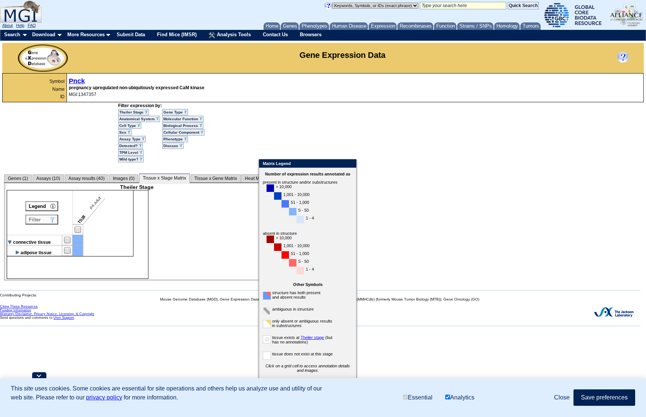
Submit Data (131, 34)
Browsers (311, 34)
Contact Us (275, 34)
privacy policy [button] (104, 397)
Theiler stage (312, 337)
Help (20, 25)
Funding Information (15, 310)
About (7, 25)
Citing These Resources (19, 306)
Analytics (462, 397)
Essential (420, 397)
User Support (63, 318)
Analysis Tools (233, 34)
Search (12, 34)
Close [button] (562, 397)
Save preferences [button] (604, 397)
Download (43, 34)
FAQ (32, 25)
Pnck (77, 81)
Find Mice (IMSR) (177, 34)
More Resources (86, 34)
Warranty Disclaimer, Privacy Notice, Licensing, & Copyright (47, 314)
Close (349, 164)
